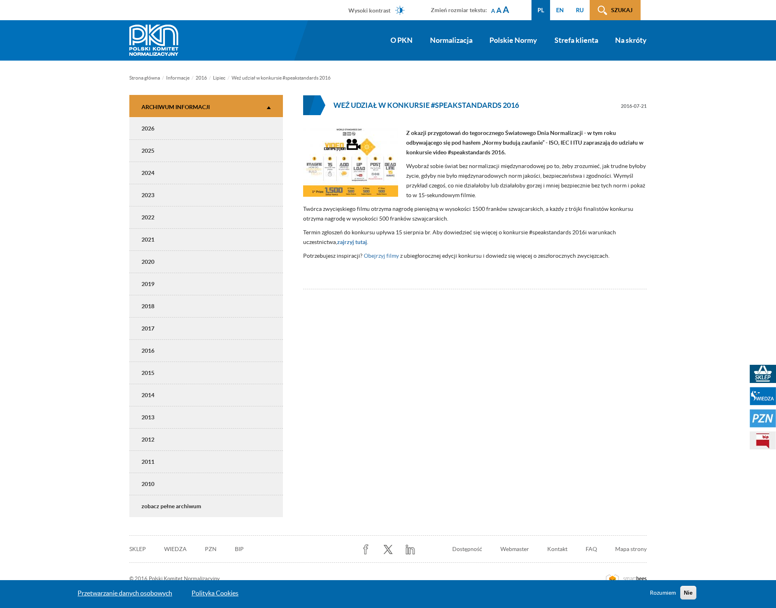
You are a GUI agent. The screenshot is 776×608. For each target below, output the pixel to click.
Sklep (137, 549)
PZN (211, 549)
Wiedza (175, 549)
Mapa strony (631, 549)
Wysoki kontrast (369, 10)
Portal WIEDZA (763, 396)
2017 (147, 328)
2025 (147, 150)
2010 (147, 484)
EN (560, 10)
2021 (147, 239)
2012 (147, 439)
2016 (201, 77)
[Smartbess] (626, 579)
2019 (147, 284)
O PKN (401, 40)
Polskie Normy (513, 40)
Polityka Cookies (215, 593)
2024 (147, 173)
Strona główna (144, 77)
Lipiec (219, 77)
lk (410, 550)
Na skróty (631, 40)
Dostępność (467, 549)
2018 (147, 306)
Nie (688, 592)
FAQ (591, 549)
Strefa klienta (576, 40)
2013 (147, 417)
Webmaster (514, 549)
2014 (147, 395)
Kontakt (557, 549)
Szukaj (622, 10)
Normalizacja (451, 40)
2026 (147, 128)
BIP (239, 549)
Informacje (178, 77)
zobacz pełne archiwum (171, 506)
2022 (147, 217)
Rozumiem (663, 592)
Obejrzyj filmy (381, 255)
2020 (147, 262)
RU (580, 10)
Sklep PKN (763, 374)
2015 (147, 373)
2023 (147, 195)
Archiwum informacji (175, 107)
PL (541, 10)
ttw (388, 550)
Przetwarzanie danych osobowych (125, 593)
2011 (147, 462)
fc (366, 550)
